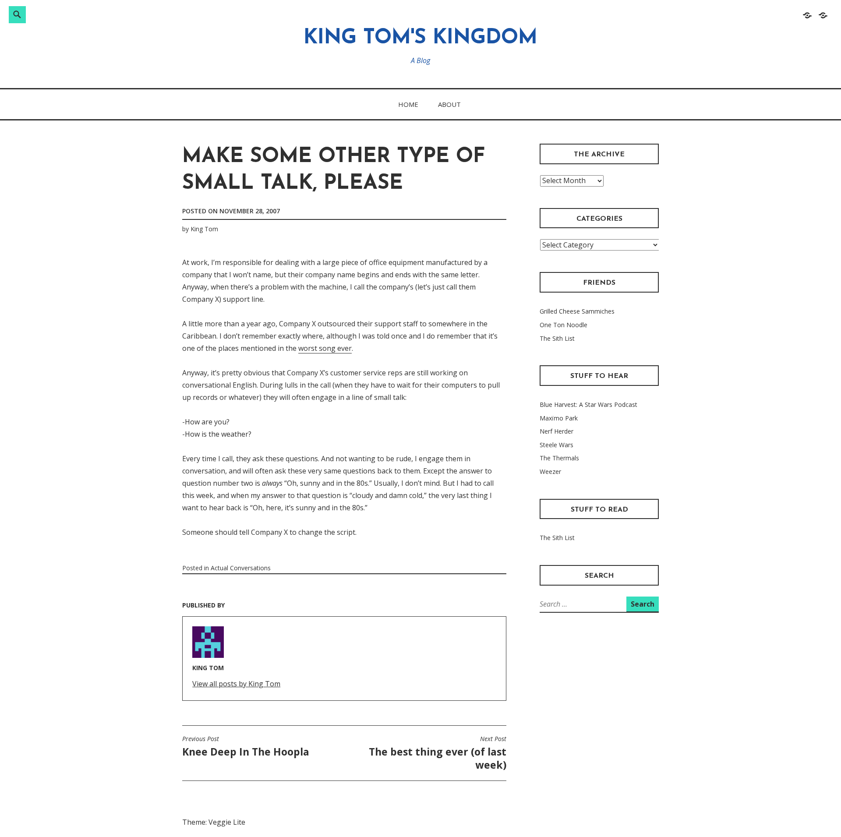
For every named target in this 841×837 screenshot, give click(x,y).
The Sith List (557, 338)
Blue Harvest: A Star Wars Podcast (588, 404)
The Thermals (559, 458)
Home (408, 104)
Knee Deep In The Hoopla (245, 747)
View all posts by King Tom (236, 684)
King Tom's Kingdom (420, 38)
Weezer (550, 471)
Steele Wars (556, 445)
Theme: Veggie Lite (213, 822)
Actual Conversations (241, 568)
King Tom (204, 229)
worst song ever (325, 348)
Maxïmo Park (559, 418)
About (449, 104)
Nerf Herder (556, 431)
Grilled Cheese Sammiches (577, 311)
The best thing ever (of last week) (437, 753)
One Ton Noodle (563, 325)
